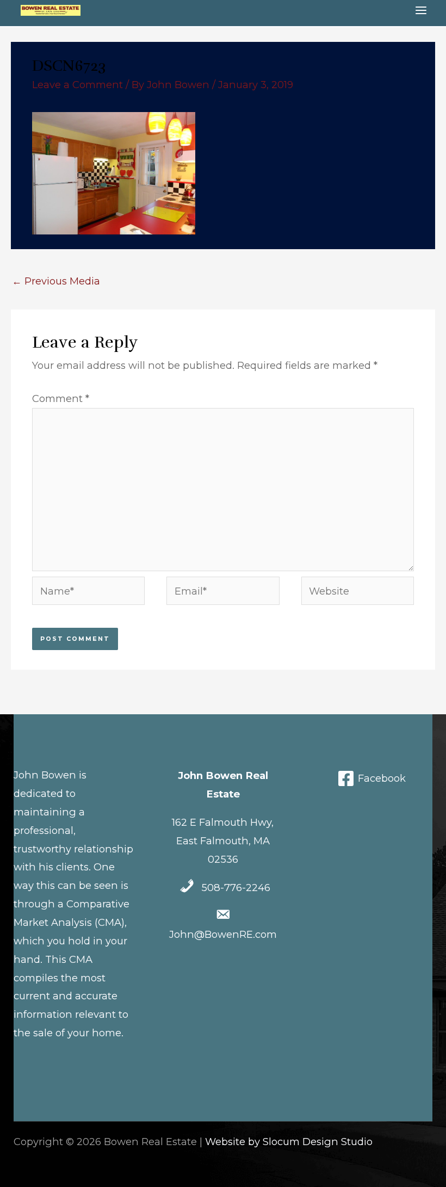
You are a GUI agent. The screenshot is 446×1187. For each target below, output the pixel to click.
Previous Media (56, 281)
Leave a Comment (77, 84)
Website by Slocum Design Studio (289, 1141)
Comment (60, 398)
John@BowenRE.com (223, 934)
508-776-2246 (235, 887)
